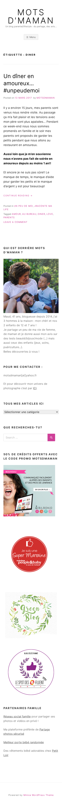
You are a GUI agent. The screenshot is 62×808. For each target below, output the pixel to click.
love (49, 214)
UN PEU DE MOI (23, 206)
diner (41, 214)
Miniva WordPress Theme (38, 795)
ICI (35, 388)
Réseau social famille (17, 716)
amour (16, 214)
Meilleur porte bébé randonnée (23, 742)
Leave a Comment (15, 222)
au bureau (29, 214)
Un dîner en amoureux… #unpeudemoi (21, 83)
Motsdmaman (46, 98)
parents (9, 217)
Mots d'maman (31, 16)
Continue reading (18, 195)
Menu (32, 37)
